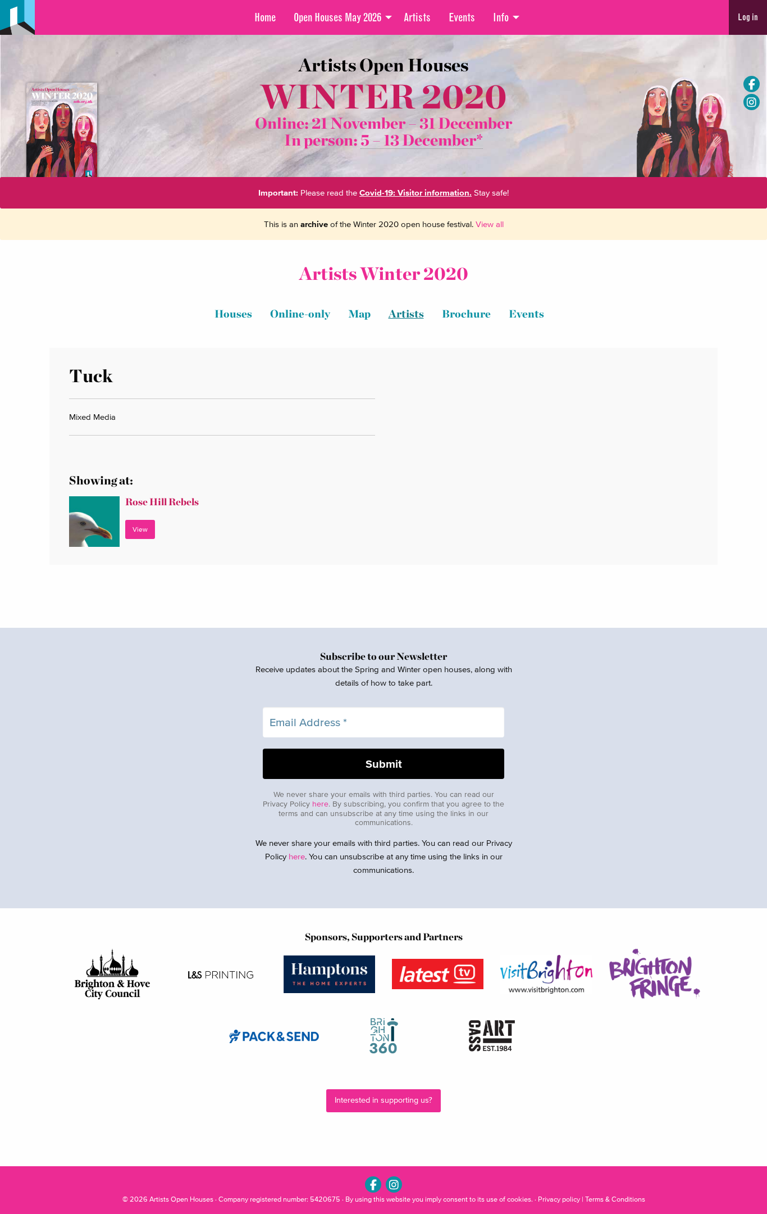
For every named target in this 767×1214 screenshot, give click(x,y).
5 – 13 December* (421, 140)
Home (265, 17)
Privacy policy (559, 1199)
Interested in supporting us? (383, 1100)
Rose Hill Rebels (162, 502)
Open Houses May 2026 (337, 17)
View (140, 529)
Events (462, 17)
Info (501, 17)
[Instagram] (751, 102)
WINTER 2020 (383, 96)
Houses (233, 313)
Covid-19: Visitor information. (415, 192)
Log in (748, 17)
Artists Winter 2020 (383, 273)
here (320, 804)
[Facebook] (751, 84)
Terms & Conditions (615, 1199)
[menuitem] (265, 17)
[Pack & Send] (275, 1036)
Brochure (466, 313)
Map (359, 313)
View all (490, 224)
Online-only (300, 313)
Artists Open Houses (181, 1199)
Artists (417, 17)
